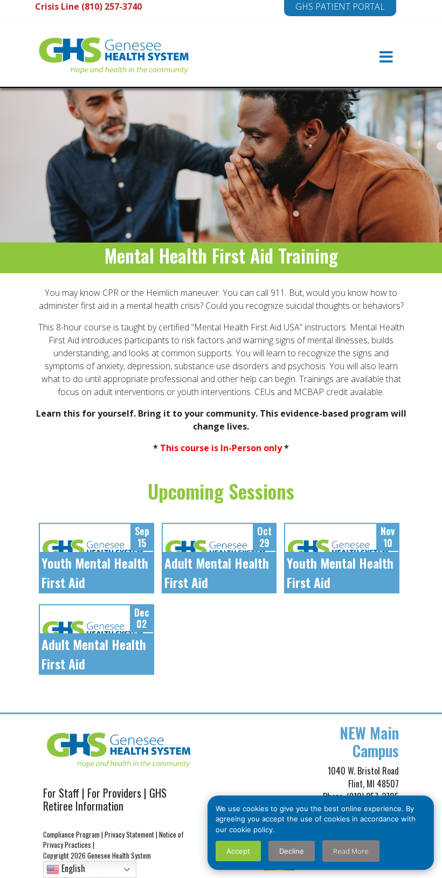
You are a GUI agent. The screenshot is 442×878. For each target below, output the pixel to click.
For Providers (114, 793)
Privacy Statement (129, 834)
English (72, 868)
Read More (351, 851)
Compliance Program (71, 834)
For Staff (61, 793)
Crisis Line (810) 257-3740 (88, 6)
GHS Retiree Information (105, 799)
